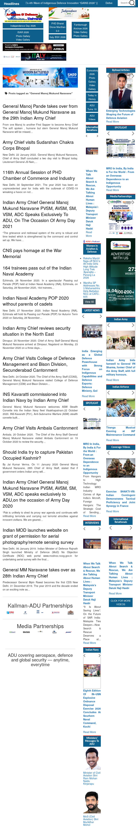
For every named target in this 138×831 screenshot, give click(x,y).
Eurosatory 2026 (92, 72)
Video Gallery (23, 39)
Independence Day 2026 (23, 25)
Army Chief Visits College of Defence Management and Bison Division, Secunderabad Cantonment (39, 364)
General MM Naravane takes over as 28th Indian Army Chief (39, 572)
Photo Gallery (23, 36)
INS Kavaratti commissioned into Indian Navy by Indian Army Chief (36, 397)
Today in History (92, 97)
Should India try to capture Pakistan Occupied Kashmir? (38, 455)
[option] (10, 612)
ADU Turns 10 (92, 107)
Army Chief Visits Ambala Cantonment (40, 428)
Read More (89, 233)
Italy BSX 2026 (57, 37)
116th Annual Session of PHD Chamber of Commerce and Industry (39, 175)
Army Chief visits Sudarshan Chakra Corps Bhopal (38, 145)
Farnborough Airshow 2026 (80, 26)
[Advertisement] (120, 662)
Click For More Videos (121, 602)
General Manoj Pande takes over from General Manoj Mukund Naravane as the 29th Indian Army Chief (40, 112)
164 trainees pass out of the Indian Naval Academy (37, 271)
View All (89, 301)
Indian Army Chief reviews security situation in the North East (36, 331)
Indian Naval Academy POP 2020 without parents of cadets (36, 301)
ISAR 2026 (23, 32)
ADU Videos (92, 117)
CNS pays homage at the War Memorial (32, 253)
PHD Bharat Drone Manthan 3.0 (57, 27)
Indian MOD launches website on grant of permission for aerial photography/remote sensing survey (38, 536)
